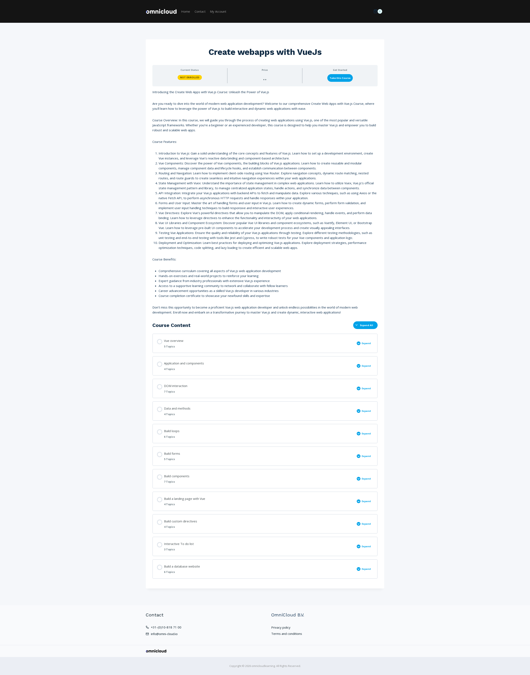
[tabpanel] (265, 202)
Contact (200, 11)
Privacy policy (280, 627)
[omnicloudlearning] (161, 11)
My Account (218, 11)
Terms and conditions (286, 634)
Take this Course (340, 78)
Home (185, 11)
